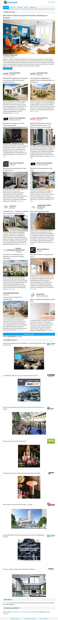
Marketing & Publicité (30, 618)
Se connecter (51, 2)
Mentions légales (15, 618)
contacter (5, 613)
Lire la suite (7, 68)
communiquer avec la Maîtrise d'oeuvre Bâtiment (24, 612)
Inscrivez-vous (7, 603)
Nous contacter (43, 618)
